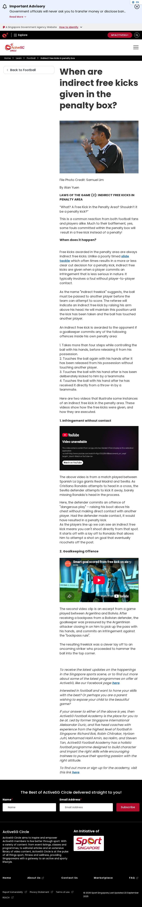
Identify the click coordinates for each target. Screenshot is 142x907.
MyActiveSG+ (119, 35)
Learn (19, 58)
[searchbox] (29, 807)
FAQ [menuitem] (132, 877)
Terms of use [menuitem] (62, 892)
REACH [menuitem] (6, 897)
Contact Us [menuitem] (69, 877)
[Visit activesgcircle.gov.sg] (15, 47)
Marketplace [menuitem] (103, 877)
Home (7, 58)
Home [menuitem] (7, 877)
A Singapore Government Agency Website (31, 27)
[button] (137, 35)
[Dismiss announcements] (137, 6)
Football (31, 58)
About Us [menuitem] (34, 877)
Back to (23, 70)
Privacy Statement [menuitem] (39, 892)
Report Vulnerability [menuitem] (13, 892)
